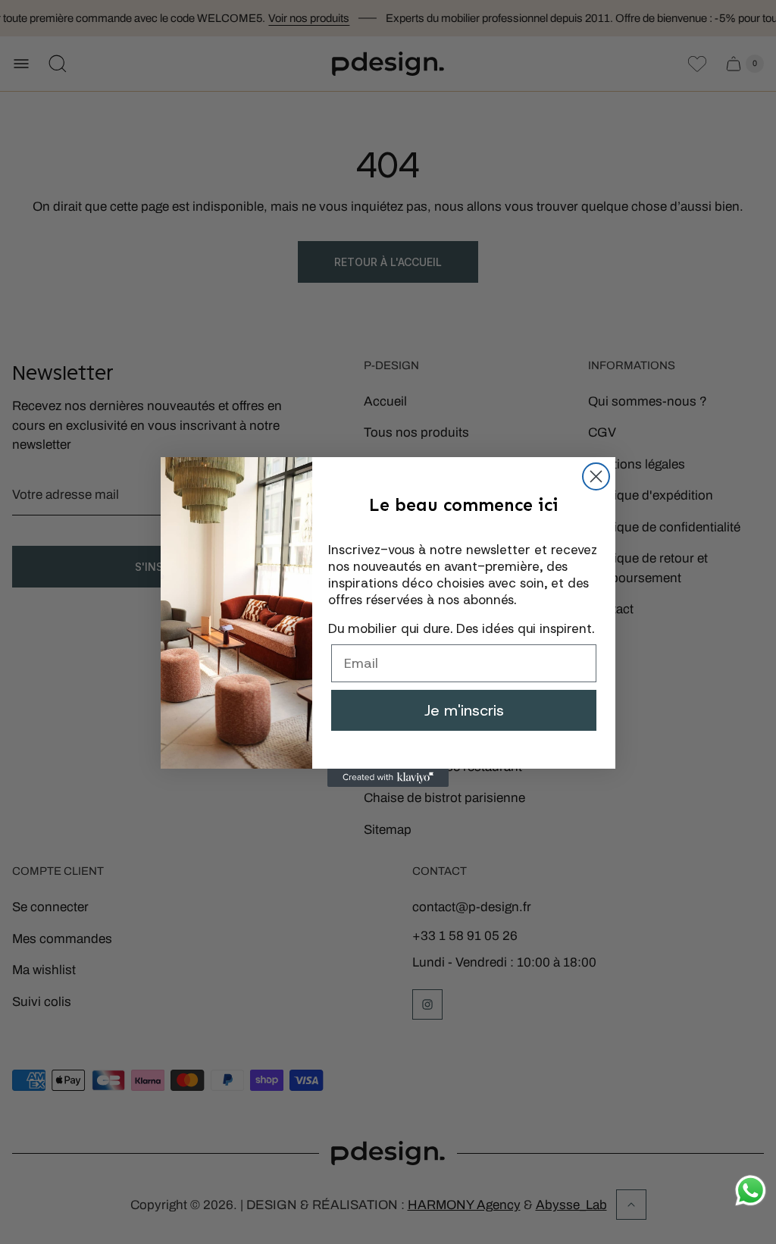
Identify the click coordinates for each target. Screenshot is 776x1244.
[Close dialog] (596, 476)
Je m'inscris (464, 710)
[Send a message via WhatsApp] (750, 1190)
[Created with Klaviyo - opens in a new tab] (388, 778)
